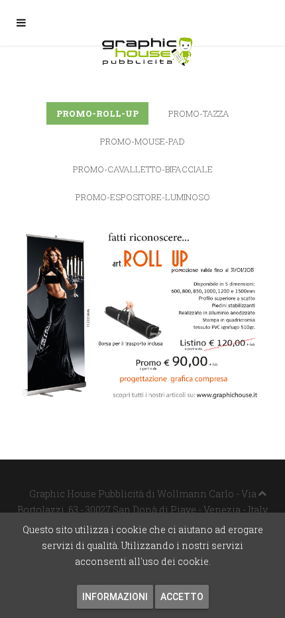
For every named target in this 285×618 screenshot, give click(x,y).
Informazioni (115, 596)
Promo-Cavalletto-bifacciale (143, 169)
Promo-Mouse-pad (142, 141)
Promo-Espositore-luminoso (143, 197)
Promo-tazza (198, 113)
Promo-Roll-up (97, 113)
